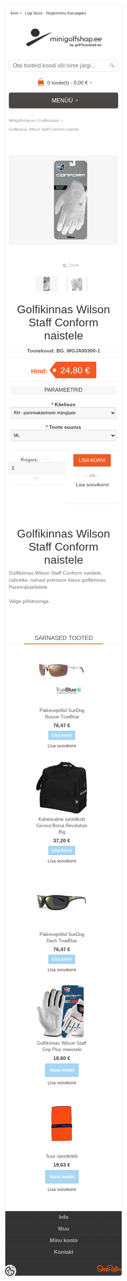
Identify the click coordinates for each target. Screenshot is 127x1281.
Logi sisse (34, 13)
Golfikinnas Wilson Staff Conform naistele (44, 129)
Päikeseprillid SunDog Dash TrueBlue (62, 937)
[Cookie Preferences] (10, 1271)
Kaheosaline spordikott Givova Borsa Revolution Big (61, 826)
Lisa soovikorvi (92, 484)
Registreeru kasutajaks (66, 13)
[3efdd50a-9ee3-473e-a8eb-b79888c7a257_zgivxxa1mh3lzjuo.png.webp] (77, 284)
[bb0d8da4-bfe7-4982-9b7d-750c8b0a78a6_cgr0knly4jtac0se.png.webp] (46, 284)
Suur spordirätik (62, 1156)
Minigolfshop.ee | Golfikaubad (34, 120)
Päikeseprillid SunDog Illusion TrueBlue (62, 713)
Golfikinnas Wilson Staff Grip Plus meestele (61, 1046)
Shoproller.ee (109, 1268)
